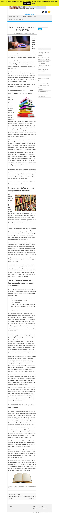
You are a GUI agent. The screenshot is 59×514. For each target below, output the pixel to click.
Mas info (34, 3)
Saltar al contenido (29, 14)
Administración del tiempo (29, 16)
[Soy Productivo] (27, 8)
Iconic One (35, 512)
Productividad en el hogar (43, 83)
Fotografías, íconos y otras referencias (41, 508)
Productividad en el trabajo (16, 19)
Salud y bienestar (41, 96)
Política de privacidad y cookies (40, 506)
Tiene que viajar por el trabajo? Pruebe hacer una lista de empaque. (44, 54)
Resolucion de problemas (43, 93)
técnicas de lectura (15, 487)
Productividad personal (15, 16)
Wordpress (49, 512)
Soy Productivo (19, 33)
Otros (39, 80)
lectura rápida (31, 486)
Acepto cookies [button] (27, 3)
